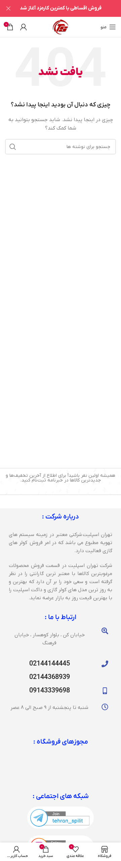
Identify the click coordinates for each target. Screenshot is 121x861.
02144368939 (49, 677)
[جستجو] (13, 146)
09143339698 (49, 690)
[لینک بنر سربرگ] (70, 8)
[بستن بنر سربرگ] (8, 8)
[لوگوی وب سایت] (60, 27)
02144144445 (49, 663)
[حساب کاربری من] (23, 27)
